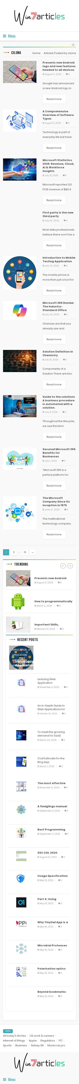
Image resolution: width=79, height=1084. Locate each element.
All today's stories (14, 1036)
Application (19, 649)
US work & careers (42, 1036)
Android (40, 572)
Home (36, 53)
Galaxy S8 (37, 1045)
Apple (33, 1040)
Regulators (48, 1040)
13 (25, 552)
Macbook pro (56, 1045)
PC (60, 1040)
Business (21, 1045)
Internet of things (14, 1040)
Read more (54, 99)
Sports (7, 1045)
